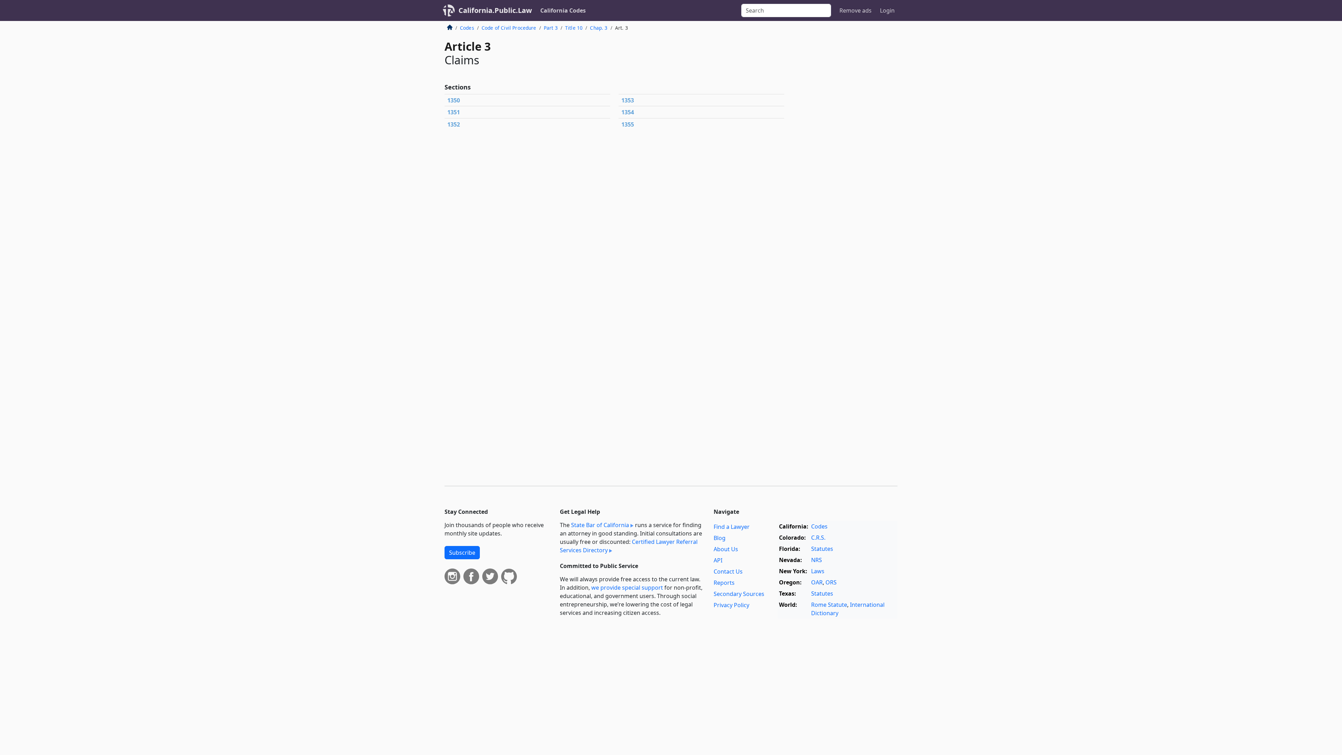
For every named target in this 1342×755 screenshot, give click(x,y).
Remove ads (855, 10)
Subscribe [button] (462, 552)
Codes (467, 27)
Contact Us (728, 571)
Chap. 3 (598, 27)
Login (887, 10)
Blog (720, 538)
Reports (724, 583)
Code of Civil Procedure (509, 27)
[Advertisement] (845, 138)
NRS (816, 560)
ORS (831, 582)
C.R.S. (818, 537)
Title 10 (574, 27)
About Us (726, 549)
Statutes (822, 549)
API (718, 560)
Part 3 (551, 27)
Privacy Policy (731, 605)
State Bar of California (600, 525)
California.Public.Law (495, 10)
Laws (817, 571)
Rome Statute (829, 605)
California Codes (563, 10)
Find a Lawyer (732, 527)
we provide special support (627, 587)
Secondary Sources (739, 594)
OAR (817, 582)
